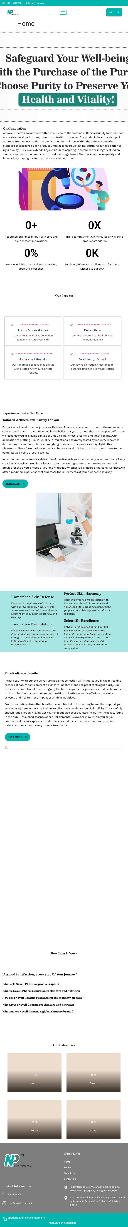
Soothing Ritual (92, 359)
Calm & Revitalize (33, 330)
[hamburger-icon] (63, 12)
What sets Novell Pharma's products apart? (30, 984)
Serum (34, 1083)
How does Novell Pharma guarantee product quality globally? (43, 998)
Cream (93, 1083)
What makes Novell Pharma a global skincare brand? (37, 1012)
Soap (93, 1130)
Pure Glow (92, 330)
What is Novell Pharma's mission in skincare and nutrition (41, 991)
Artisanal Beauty (33, 359)
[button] (64, 983)
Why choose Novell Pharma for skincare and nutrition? (39, 1005)
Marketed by (56, 1222)
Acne (34, 1130)
